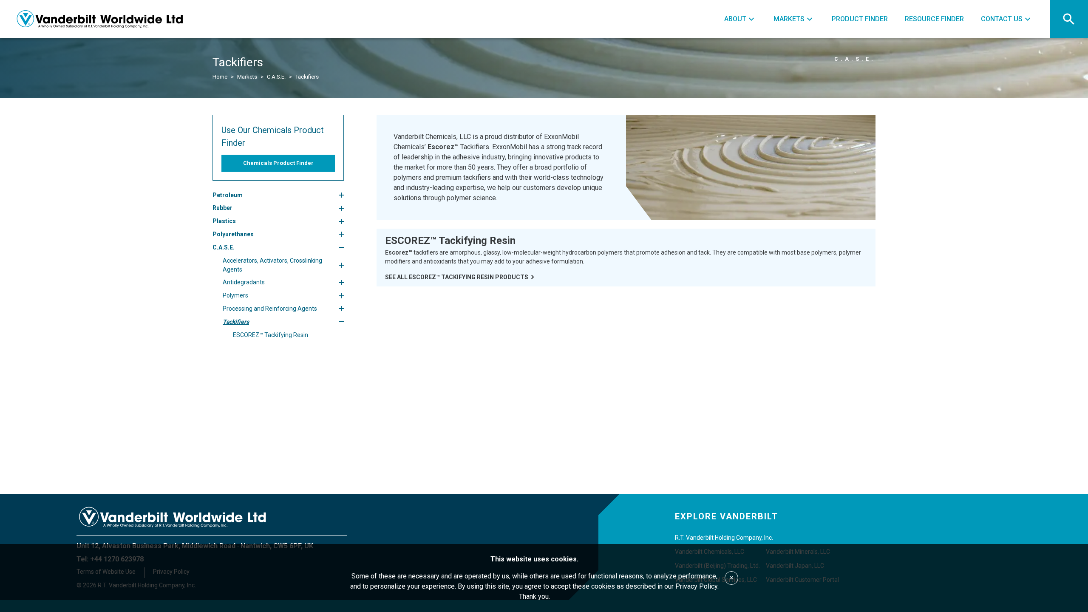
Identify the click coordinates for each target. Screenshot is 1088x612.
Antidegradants (244, 282)
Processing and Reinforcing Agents (270, 308)
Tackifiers (236, 321)
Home (219, 77)
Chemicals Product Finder (278, 163)
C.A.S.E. (276, 77)
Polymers (235, 295)
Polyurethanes (233, 234)
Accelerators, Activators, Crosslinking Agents (272, 265)
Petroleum (227, 195)
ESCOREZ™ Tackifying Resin (270, 335)
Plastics (224, 221)
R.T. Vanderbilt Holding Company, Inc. (724, 537)
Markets (247, 77)
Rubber (222, 207)
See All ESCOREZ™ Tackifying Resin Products (456, 277)
